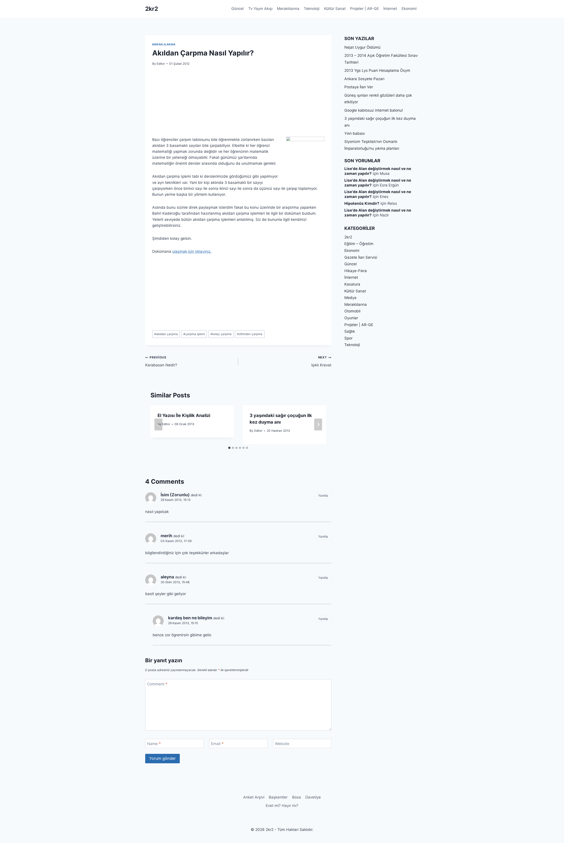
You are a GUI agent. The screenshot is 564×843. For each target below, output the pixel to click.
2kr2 (348, 237)
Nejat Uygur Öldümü (362, 47)
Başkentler (278, 797)
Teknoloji (311, 8)
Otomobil (352, 311)
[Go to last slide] (158, 424)
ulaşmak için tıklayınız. (192, 251)
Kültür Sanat (335, 8)
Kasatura (352, 284)
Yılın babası (354, 133)
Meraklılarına (288, 8)
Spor (348, 338)
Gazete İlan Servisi (360, 257)
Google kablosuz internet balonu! (373, 110)
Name (154, 744)
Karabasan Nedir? (161, 361)
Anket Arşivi (253, 797)
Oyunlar (351, 318)
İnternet (390, 8)
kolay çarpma (221, 334)
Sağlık (349, 331)
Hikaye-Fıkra (355, 271)
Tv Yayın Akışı (260, 8)
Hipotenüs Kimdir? (361, 203)
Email (217, 744)
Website (282, 744)
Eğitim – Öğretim (358, 244)
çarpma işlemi (194, 334)
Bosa (296, 797)
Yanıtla (323, 495)
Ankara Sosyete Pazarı (364, 79)
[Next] (318, 424)
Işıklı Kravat (321, 361)
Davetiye (313, 797)
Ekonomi (409, 8)
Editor (161, 63)
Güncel (237, 8)
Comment (157, 684)
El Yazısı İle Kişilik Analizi (184, 415)
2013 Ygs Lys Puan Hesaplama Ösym (377, 70)
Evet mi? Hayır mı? (282, 805)
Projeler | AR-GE (364, 8)
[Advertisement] (238, 104)
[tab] (229, 448)
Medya (350, 297)
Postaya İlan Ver (358, 87)
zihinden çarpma (249, 334)
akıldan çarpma (166, 334)
